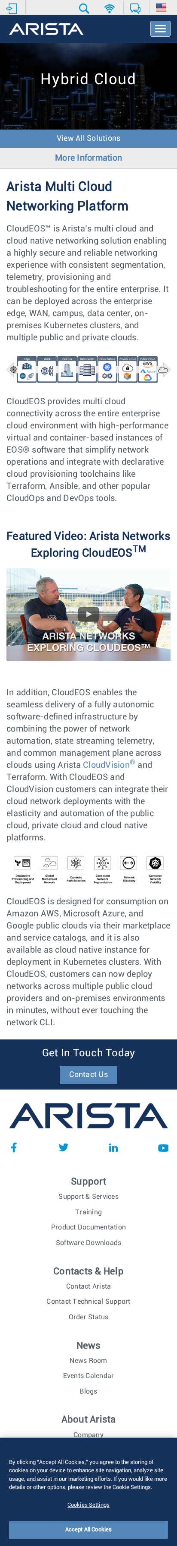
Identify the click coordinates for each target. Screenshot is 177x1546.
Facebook (14, 1147)
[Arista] (46, 30)
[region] (88, 1492)
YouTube (163, 1147)
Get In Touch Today (88, 1053)
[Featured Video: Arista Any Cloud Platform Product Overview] (88, 574)
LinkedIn (113, 1147)
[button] (85, 8)
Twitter (63, 1147)
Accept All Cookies (88, 1530)
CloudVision (109, 765)
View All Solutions (89, 139)
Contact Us (88, 1075)
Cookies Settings (88, 1505)
